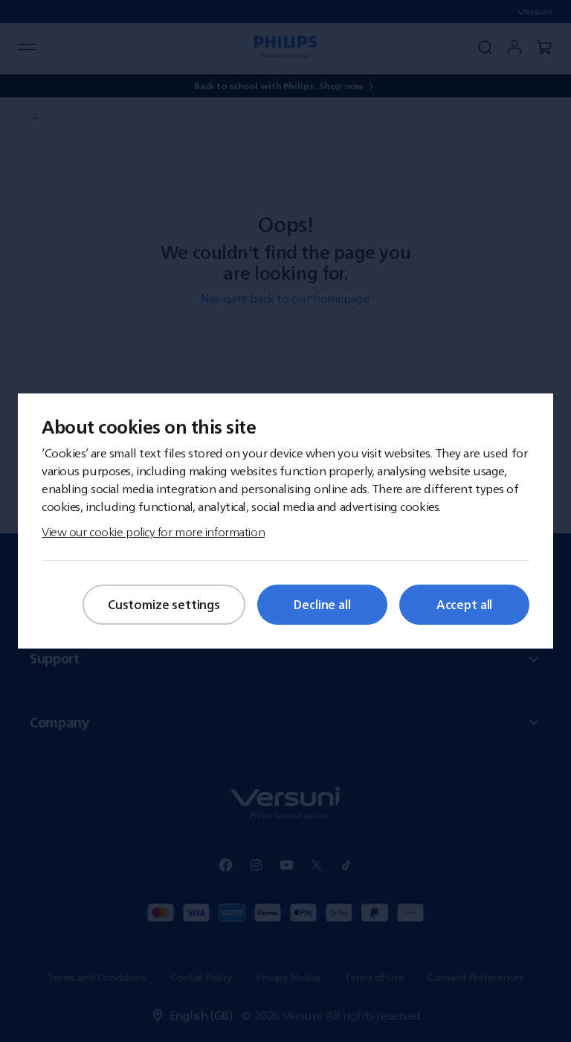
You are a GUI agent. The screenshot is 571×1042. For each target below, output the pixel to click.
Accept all (464, 604)
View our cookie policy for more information (153, 531)
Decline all (322, 604)
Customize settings (164, 604)
